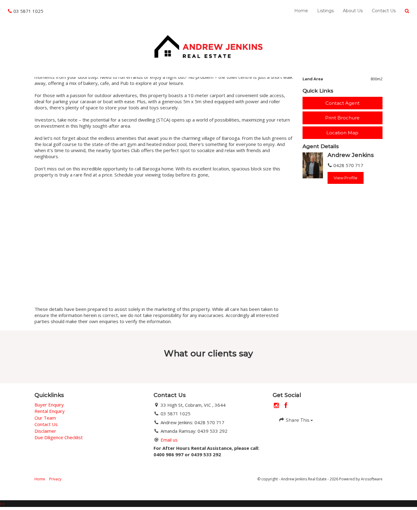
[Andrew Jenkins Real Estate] (208, 46)
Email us (169, 440)
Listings (325, 10)
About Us (353, 10)
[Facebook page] (286, 406)
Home (301, 10)
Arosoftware (372, 479)
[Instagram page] (277, 406)
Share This (297, 420)
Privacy (55, 479)
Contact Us (384, 10)
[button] (407, 11)
